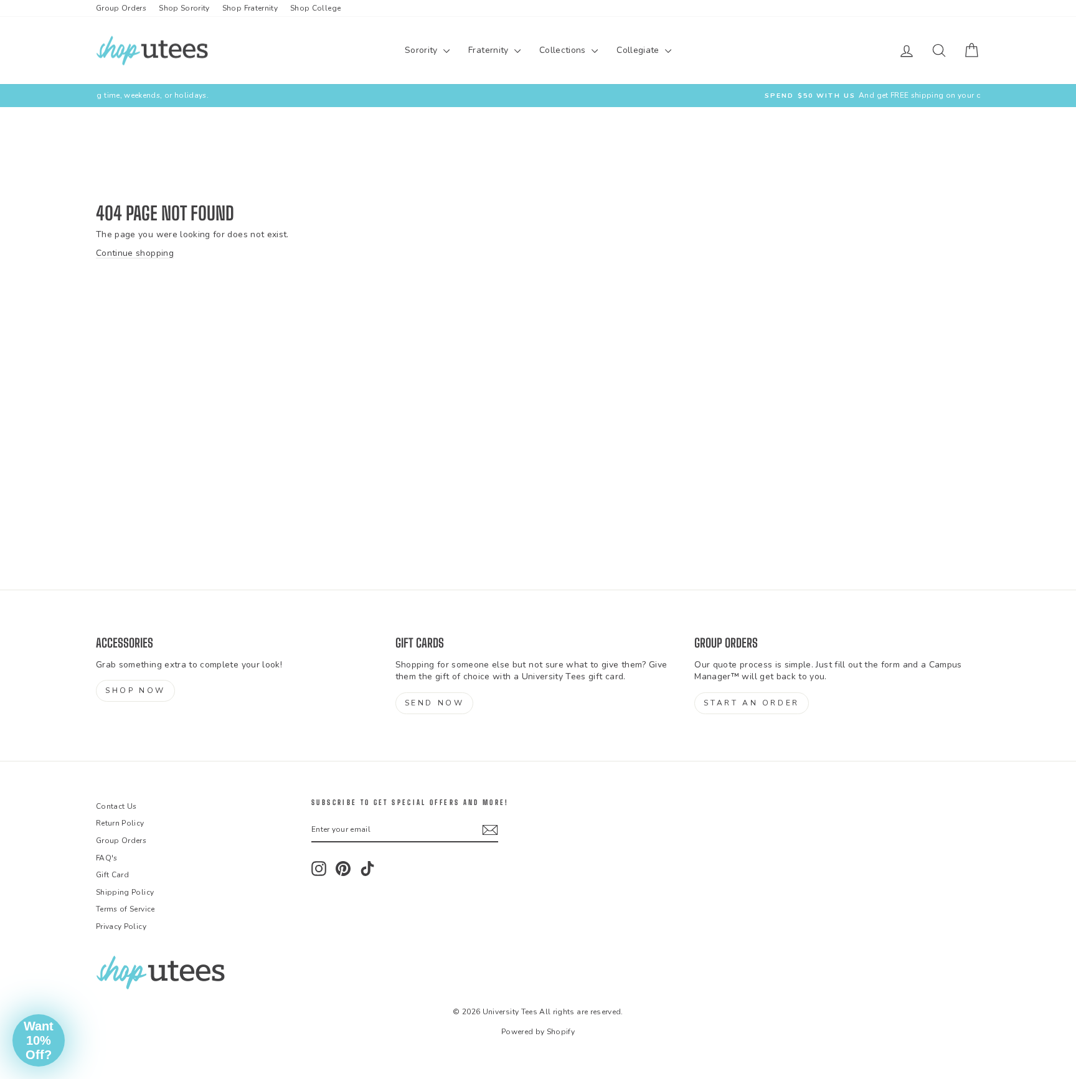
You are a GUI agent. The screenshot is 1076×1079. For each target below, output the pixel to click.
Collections (563, 50)
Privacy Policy (121, 926)
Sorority (422, 50)
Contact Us (116, 806)
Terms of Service (125, 909)
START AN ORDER (751, 703)
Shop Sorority (184, 8)
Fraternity (489, 50)
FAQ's (107, 858)
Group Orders (121, 8)
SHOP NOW (135, 690)
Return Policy (120, 823)
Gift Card (112, 875)
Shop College (315, 8)
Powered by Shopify (538, 1032)
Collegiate (639, 50)
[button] (38, 1040)
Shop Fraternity (250, 8)
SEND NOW (435, 703)
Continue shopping (135, 253)
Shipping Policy (125, 892)
